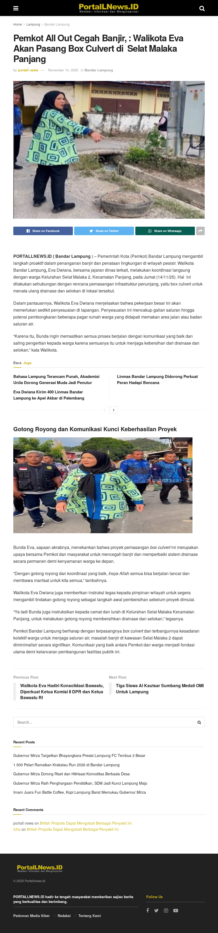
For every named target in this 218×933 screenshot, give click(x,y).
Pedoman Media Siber (31, 915)
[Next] (114, 410)
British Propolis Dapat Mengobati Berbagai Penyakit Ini (86, 823)
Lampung (33, 24)
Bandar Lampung (57, 24)
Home (17, 24)
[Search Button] (199, 722)
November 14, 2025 (63, 69)
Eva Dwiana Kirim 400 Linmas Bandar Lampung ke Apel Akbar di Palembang (48, 395)
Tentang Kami (89, 915)
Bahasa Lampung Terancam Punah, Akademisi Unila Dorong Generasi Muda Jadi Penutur (56, 379)
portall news (28, 69)
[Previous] (104, 410)
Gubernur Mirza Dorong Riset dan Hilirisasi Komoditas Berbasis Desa (71, 773)
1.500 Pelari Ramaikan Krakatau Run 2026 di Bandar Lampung (66, 764)
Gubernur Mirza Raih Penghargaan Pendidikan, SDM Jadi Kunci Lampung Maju (80, 783)
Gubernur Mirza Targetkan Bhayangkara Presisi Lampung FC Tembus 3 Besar (79, 755)
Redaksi (64, 915)
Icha (16, 829)
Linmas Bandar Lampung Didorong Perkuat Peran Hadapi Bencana (157, 379)
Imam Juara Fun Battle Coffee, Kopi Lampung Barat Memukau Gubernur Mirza (79, 792)
